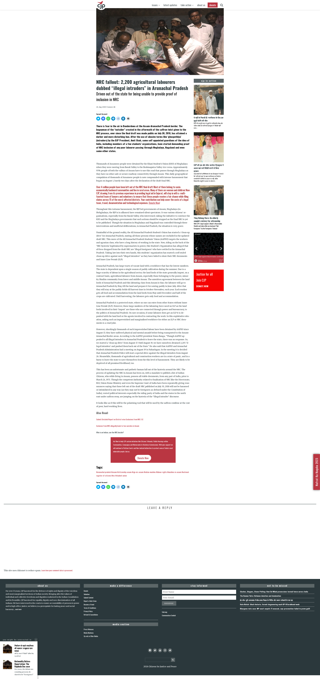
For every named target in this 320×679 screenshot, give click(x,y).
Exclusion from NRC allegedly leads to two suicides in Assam (117, 425)
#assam (114, 472)
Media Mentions (89, 633)
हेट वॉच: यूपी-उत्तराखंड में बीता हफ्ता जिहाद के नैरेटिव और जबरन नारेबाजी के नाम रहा (266, 600)
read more (18, 609)
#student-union (121, 475)
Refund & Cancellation (91, 614)
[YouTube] (160, 650)
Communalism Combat (169, 615)
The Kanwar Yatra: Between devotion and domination (260, 595)
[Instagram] (165, 650)
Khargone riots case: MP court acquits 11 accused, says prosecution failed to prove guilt (275, 608)
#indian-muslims (150, 472)
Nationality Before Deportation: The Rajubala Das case (22, 664)
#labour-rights (161, 472)
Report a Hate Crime (90, 601)
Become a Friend (89, 604)
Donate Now (154, 203)
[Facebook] (150, 650)
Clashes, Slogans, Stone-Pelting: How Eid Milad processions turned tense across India (274, 591)
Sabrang (164, 612)
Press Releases (89, 629)
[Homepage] (170, 650)
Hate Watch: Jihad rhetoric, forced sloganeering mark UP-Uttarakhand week (269, 604)
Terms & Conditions (90, 608)
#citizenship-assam (124, 472)
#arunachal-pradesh (103, 472)
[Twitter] (155, 650)
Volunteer (87, 594)
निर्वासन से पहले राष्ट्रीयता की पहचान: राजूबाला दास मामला (24, 648)
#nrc (113, 475)
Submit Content (88, 597)
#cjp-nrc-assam (137, 472)
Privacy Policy (88, 611)
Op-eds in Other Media (91, 636)
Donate (86, 591)
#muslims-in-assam (174, 472)
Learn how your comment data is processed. (57, 570)
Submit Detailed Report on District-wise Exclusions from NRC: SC (119, 419)
